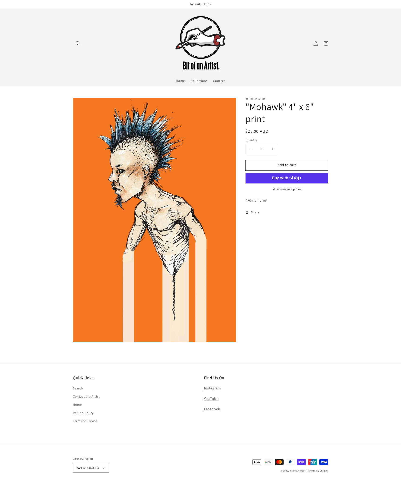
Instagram (212, 388)
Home (77, 404)
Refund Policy (83, 413)
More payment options (287, 189)
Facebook (212, 409)
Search (78, 388)
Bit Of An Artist (297, 470)
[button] (78, 43)
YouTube (211, 398)
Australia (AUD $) (88, 468)
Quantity (251, 140)
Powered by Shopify (317, 470)
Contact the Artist (86, 396)
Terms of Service (85, 421)
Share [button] (255, 212)
